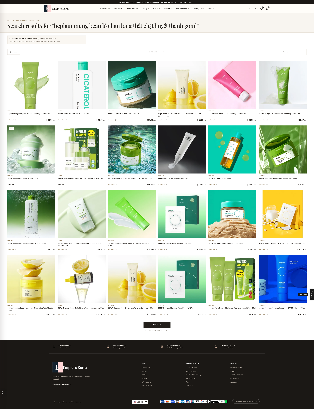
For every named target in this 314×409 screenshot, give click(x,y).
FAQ (187, 382)
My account (234, 382)
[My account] (256, 8)
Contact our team (60, 385)
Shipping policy (191, 378)
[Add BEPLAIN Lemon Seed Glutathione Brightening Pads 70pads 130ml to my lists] (34, 299)
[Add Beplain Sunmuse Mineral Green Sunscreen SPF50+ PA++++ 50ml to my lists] (134, 235)
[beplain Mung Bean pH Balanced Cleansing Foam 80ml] (283, 85)
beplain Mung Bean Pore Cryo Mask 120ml (23, 178)
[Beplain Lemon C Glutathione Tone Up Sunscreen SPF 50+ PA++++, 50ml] (182, 85)
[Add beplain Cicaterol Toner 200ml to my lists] (235, 170)
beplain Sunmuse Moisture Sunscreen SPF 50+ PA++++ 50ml (282, 308)
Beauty (144, 9)
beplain (10, 111)
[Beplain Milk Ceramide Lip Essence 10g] (182, 149)
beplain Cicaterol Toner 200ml (220, 178)
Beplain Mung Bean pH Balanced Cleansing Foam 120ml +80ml (232, 308)
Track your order (191, 367)
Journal (211, 9)
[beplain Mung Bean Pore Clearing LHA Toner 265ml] (31, 214)
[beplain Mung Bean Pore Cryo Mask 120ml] (31, 149)
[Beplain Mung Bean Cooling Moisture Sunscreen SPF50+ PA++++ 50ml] (82, 214)
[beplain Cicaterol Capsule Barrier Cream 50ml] (232, 214)
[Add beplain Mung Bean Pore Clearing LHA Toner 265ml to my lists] (34, 235)
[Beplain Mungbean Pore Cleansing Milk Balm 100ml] (283, 149)
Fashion (167, 9)
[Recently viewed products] (2, 393)
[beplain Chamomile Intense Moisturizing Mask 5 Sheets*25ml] (283, 214)
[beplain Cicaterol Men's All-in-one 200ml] (82, 85)
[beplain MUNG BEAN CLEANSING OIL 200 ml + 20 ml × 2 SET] (82, 149)
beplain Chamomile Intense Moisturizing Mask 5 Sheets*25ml (282, 243)
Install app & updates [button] (246, 401)
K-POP (155, 9)
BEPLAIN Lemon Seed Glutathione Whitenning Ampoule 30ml (81, 308)
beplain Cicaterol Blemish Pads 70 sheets (123, 114)
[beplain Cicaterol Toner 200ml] (232, 149)
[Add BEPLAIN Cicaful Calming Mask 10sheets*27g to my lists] (185, 299)
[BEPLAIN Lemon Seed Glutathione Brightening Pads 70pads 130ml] (31, 279)
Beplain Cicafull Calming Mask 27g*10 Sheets (175, 243)
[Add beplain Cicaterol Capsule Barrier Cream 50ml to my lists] (235, 235)
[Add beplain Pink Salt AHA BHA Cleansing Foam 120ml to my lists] (235, 105)
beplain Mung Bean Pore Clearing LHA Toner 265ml (26, 243)
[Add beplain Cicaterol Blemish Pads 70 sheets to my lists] (134, 105)
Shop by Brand (198, 9)
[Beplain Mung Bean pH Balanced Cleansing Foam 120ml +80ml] (232, 279)
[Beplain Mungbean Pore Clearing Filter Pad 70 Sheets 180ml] (132, 149)
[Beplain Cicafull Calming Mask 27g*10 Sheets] (182, 214)
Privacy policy (235, 378)
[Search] (250, 8)
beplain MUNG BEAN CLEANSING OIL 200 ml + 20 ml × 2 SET (81, 178)
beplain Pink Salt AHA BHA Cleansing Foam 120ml (227, 114)
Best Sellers (118, 9)
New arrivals (146, 367)
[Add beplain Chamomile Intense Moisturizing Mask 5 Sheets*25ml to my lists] (285, 235)
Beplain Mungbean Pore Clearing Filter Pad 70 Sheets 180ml (130, 178)
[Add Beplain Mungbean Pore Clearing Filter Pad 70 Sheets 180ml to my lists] (134, 170)
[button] (28, 105)
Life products (146, 382)
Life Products (181, 9)
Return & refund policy (193, 375)
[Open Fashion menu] (171, 8)
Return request (191, 371)
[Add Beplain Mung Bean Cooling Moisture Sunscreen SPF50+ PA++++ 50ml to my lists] (84, 235)
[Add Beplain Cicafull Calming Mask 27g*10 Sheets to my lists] (185, 235)
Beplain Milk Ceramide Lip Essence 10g (173, 178)
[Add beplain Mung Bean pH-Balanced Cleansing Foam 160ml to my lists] (34, 105)
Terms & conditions (236, 375)
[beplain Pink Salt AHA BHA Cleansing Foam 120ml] (232, 85)
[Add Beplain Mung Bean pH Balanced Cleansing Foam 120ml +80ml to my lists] (235, 299)
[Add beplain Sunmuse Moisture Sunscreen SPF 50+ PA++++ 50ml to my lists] (285, 299)
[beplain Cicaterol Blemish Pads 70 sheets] (132, 85)
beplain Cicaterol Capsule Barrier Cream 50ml (226, 243)
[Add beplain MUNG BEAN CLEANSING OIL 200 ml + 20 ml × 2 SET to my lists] (84, 170)
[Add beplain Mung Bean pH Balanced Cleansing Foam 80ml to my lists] (285, 105)
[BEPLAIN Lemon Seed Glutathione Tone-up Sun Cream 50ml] (132, 279)
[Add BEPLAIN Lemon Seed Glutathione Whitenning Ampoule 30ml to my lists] (84, 299)
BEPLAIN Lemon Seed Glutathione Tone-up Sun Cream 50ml (130, 308)
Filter (15, 52)
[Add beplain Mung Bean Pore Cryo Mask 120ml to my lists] (34, 170)
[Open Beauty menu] (148, 8)
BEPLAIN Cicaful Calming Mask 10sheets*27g (175, 308)
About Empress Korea (237, 367)
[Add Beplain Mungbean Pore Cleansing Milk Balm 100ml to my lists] (285, 170)
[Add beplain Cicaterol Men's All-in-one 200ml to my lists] (84, 105)
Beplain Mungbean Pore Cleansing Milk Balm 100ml (278, 178)
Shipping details (186, 2)
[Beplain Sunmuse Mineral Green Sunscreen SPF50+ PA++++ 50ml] (132, 214)
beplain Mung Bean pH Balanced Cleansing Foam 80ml (279, 114)
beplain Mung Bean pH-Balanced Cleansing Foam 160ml (28, 114)
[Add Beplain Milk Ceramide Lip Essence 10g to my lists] (185, 170)
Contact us (189, 385)
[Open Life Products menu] (188, 8)
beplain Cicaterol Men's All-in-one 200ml (73, 114)
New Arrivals (105, 9)
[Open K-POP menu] (159, 8)
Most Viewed (132, 9)
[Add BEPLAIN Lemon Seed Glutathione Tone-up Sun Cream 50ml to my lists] (134, 299)
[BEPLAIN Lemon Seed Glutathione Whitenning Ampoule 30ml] (82, 279)
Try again (157, 325)
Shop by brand (147, 385)
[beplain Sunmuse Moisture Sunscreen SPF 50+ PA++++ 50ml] (283, 279)
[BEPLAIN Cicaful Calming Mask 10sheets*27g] (182, 279)
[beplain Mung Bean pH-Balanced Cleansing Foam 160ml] (31, 85)
